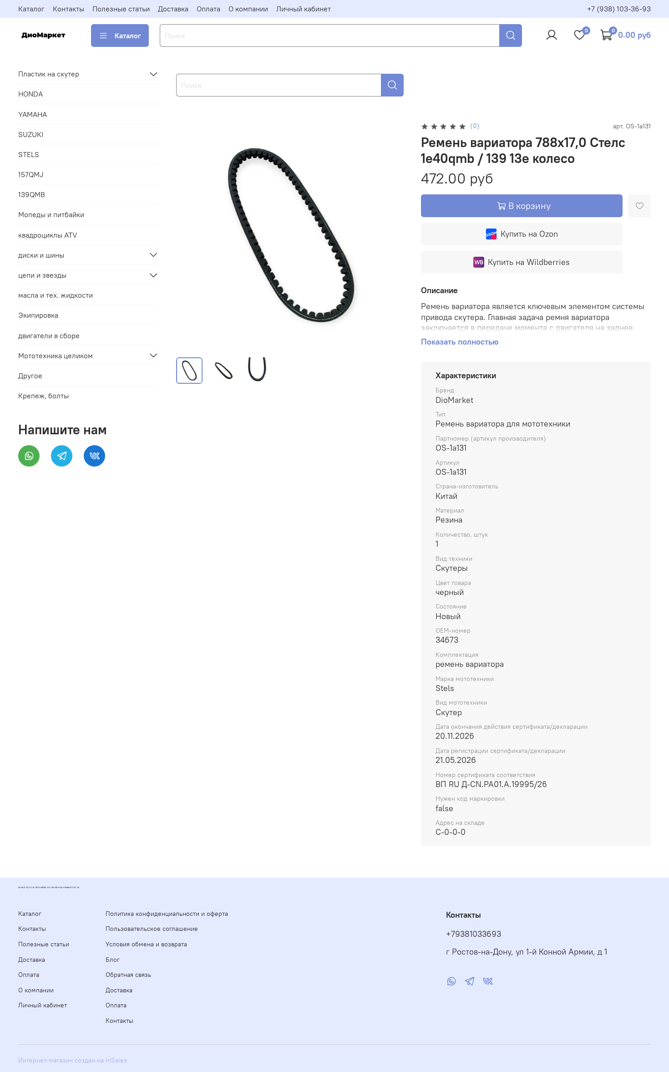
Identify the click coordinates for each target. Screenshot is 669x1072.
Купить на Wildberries (529, 262)
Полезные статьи (121, 8)
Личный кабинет (303, 8)
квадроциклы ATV (47, 234)
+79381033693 (473, 934)
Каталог (31, 8)
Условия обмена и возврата (146, 944)
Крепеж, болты (43, 395)
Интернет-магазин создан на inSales (72, 1060)
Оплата (208, 8)
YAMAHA (32, 113)
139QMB (31, 194)
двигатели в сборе (49, 335)
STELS (28, 153)
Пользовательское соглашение (152, 929)
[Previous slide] (191, 235)
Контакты (68, 8)
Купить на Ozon (529, 234)
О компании (248, 8)
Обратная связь (128, 974)
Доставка (173, 8)
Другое (30, 375)
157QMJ (31, 174)
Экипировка (38, 315)
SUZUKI (30, 133)
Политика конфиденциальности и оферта (167, 913)
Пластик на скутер (48, 73)
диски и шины (41, 254)
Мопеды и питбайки (51, 214)
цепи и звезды (42, 274)
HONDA (30, 93)
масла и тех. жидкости (55, 295)
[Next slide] (392, 235)
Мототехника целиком (55, 355)
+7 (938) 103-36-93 (619, 8)
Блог (113, 959)
